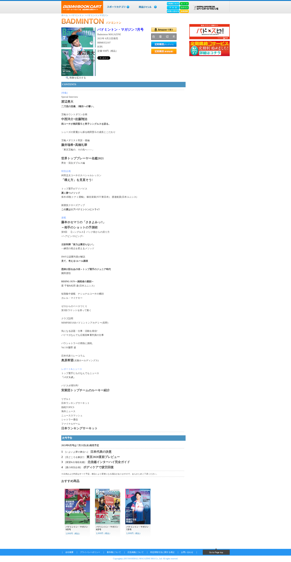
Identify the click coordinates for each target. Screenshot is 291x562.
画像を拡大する (77, 77)
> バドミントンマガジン (96, 15)
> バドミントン (76, 15)
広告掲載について (135, 552)
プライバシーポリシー (90, 552)
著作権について (114, 552)
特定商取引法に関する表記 (162, 552)
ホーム (64, 15)
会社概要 (69, 552)
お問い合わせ (187, 552)
